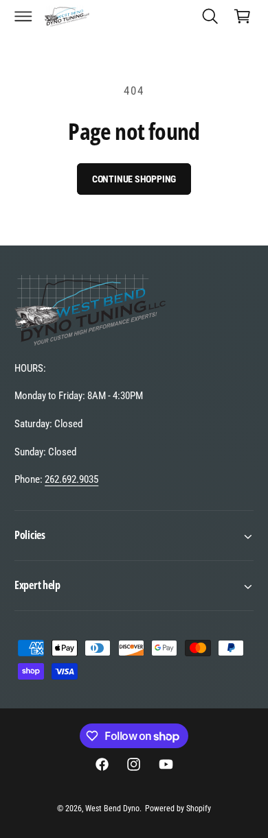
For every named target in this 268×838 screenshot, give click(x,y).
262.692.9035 (71, 479)
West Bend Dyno (112, 808)
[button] (23, 16)
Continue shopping (134, 178)
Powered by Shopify (178, 808)
